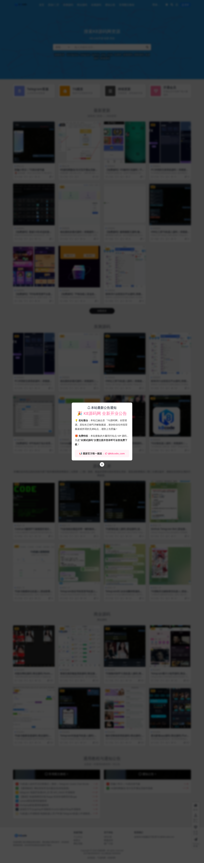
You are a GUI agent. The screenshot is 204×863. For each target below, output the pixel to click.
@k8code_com (116, 453)
